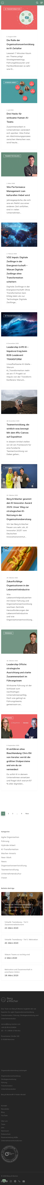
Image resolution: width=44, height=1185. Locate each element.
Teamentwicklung (10, 869)
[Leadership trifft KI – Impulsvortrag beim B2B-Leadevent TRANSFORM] (19, 349)
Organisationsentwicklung (14, 865)
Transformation (7, 1086)
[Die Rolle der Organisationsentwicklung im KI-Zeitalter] (19, 40)
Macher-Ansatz (8, 853)
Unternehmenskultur (11, 873)
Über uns (4, 1121)
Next (27, 814)
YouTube (4, 1115)
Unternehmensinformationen (11, 1141)
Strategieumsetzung (8, 1079)
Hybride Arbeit (8, 845)
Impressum (5, 1131)
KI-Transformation (10, 849)
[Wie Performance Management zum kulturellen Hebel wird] (19, 186)
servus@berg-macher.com (10, 1024)
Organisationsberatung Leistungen (14, 1070)
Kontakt (4, 1106)
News (4, 861)
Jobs (2, 1128)
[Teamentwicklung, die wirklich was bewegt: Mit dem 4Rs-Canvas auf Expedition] (19, 425)
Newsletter (5, 1109)
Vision (4, 877)
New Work (6, 857)
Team (3, 1124)
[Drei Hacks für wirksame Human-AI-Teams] (19, 114)
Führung (5, 841)
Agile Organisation (10, 837)
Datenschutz (5, 1134)
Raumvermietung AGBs (9, 1137)
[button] (4, 1181)
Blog (3, 1112)
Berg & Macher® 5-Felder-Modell (13, 1095)
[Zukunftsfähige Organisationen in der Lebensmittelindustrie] (19, 587)
